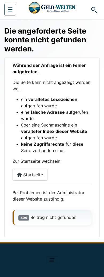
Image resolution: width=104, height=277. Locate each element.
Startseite (32, 174)
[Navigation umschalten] (10, 9)
